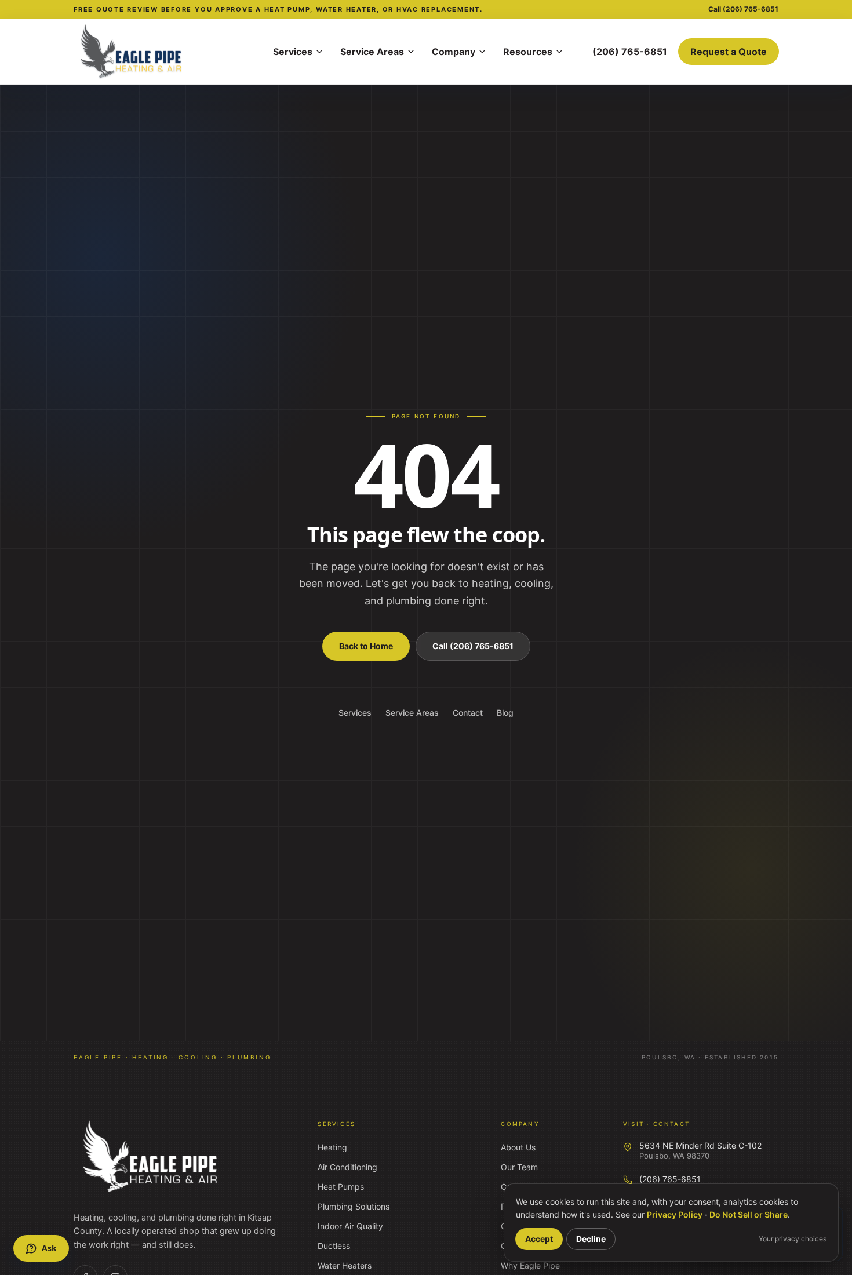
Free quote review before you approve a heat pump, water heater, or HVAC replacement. (278, 9)
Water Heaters (345, 1265)
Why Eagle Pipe (530, 1265)
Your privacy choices (792, 1238)
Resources (527, 51)
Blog (505, 712)
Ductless (334, 1246)
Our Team (519, 1167)
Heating (332, 1147)
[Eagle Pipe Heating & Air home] (166, 51)
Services (292, 51)
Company (453, 51)
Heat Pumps (341, 1187)
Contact (468, 712)
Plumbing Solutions (353, 1206)
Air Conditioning (347, 1167)
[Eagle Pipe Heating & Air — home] (151, 1157)
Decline (591, 1239)
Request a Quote (728, 51)
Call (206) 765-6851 (473, 646)
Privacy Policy (674, 1214)
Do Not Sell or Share (748, 1214)
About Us (518, 1147)
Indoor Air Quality (350, 1226)
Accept (539, 1239)
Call (743, 9)
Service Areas (372, 51)
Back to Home (366, 646)
